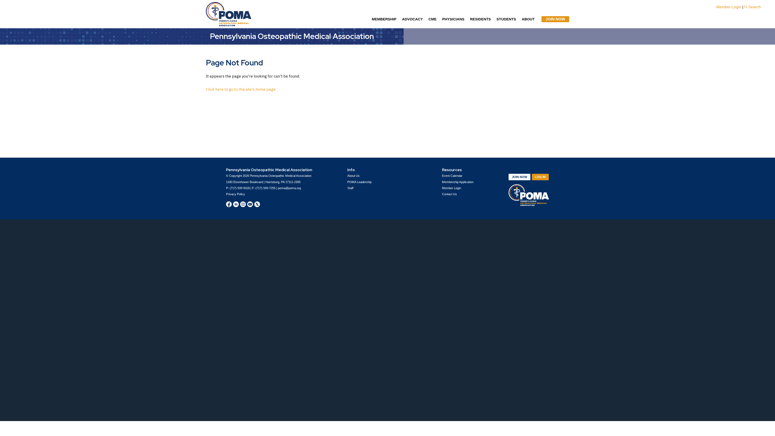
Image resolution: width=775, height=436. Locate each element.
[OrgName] (228, 14)
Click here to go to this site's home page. (241, 89)
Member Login (728, 7)
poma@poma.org (289, 188)
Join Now (555, 19)
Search (754, 7)
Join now (519, 177)
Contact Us (449, 194)
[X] (257, 204)
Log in (540, 177)
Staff (350, 188)
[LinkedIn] (236, 204)
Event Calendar (452, 175)
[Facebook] (229, 204)
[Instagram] (243, 204)
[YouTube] (250, 204)
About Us (353, 175)
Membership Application (457, 182)
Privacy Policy (235, 194)
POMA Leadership (359, 182)
